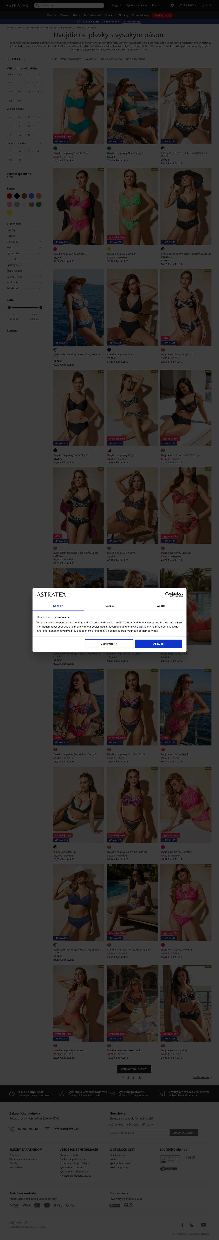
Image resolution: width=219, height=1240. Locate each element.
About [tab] (161, 605)
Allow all (158, 643)
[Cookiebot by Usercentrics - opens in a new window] (168, 594)
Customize (107, 643)
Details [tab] (109, 605)
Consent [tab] (58, 605)
